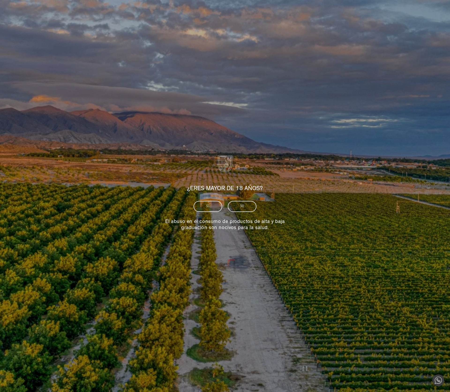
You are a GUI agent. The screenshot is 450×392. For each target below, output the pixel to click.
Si (208, 206)
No (242, 206)
